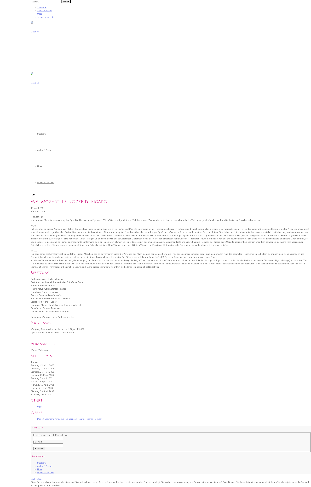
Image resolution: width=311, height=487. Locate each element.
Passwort (37, 441)
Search (66, 1)
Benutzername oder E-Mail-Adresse (50, 435)
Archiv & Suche (44, 10)
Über (39, 13)
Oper (39, 406)
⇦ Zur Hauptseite (45, 17)
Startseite (41, 7)
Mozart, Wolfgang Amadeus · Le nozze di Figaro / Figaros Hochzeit (69, 418)
